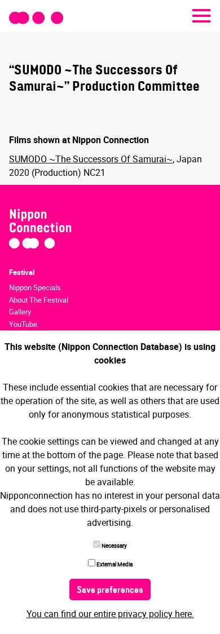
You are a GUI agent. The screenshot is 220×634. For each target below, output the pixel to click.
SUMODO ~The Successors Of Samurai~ (91, 159)
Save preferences (110, 590)
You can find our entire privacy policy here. (110, 614)
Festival (21, 272)
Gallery (20, 312)
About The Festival (38, 300)
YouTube (23, 324)
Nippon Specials (35, 287)
